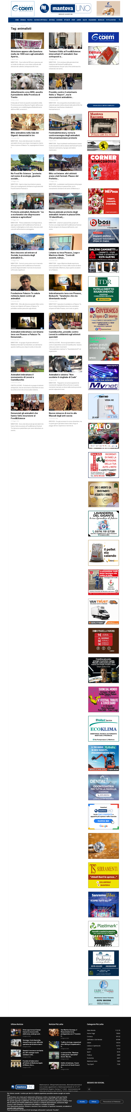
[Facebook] (89, 1089)
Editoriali (52, 20)
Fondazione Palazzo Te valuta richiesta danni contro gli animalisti (25, 296)
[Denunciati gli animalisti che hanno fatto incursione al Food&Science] (27, 402)
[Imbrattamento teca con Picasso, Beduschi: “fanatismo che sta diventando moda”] (65, 282)
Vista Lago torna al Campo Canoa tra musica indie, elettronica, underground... (32, 1032)
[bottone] (103, 105)
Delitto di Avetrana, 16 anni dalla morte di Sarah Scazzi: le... (70, 1065)
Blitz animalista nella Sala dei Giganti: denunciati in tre (25, 134)
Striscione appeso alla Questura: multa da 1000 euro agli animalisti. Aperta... (27, 54)
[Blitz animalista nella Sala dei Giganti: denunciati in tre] (27, 122)
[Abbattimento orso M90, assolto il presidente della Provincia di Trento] (27, 81)
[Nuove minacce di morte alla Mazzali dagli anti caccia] (65, 402)
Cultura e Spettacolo (40, 20)
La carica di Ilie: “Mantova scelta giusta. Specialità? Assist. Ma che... (69, 1055)
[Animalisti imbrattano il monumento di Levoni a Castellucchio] (27, 364)
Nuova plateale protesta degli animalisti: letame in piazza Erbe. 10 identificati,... (65, 214)
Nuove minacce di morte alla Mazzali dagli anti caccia (63, 414)
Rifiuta (94, 1102)
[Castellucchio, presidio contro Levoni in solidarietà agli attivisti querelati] (65, 321)
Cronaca (23, 20)
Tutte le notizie (111, 20)
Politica (29, 20)
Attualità (67, 20)
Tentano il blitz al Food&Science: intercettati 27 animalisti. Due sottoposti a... (65, 54)
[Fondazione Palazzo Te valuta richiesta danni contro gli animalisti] (27, 282)
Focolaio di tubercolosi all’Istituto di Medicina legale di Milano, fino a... (32, 1063)
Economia (59, 20)
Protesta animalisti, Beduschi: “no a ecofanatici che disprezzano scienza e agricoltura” (27, 214)
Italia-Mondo (92, 20)
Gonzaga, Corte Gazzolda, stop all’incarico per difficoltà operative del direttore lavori (33, 1042)
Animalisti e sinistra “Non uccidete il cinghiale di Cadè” (63, 375)
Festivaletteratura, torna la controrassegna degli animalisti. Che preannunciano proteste (64, 135)
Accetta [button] (82, 1102)
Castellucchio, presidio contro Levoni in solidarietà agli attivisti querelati (64, 334)
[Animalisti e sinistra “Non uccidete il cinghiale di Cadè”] (65, 364)
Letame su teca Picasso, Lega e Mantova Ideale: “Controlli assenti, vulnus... (64, 255)
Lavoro (79, 20)
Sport (73, 20)
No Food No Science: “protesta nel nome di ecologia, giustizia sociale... (26, 176)
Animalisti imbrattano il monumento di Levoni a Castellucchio (22, 377)
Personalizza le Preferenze (111, 1102)
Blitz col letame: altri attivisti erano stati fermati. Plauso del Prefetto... (63, 176)
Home (17, 20)
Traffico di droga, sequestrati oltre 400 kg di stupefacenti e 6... (71, 1044)
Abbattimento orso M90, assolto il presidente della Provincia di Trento (27, 94)
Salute (85, 20)
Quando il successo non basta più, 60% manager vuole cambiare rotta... (33, 1053)
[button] (118, 20)
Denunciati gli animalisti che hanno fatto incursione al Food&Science (24, 416)
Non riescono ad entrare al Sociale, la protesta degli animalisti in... (24, 255)
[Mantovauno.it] (65, 8)
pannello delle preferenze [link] (15, 1108)
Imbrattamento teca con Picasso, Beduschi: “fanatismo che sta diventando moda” (65, 296)
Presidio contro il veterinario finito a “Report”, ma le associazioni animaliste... (63, 94)
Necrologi (101, 20)
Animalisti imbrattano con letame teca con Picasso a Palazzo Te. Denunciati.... (27, 334)
